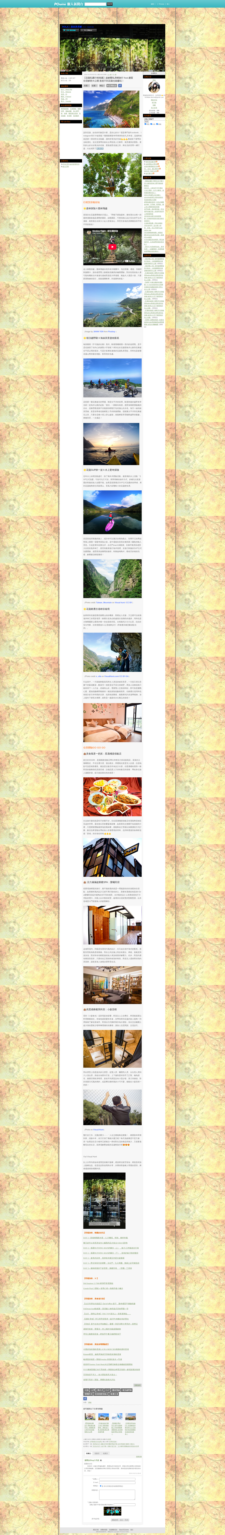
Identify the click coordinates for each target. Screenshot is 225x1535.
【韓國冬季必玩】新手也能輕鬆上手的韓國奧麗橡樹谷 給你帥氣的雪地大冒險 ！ (117, 1428)
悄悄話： (96, 1486)
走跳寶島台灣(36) (151, 164)
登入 (168, 4)
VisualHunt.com (111, 676)
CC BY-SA (124, 676)
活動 (67, 70)
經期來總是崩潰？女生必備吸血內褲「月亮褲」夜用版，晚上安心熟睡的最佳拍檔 (154, 204)
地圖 (154, 105)
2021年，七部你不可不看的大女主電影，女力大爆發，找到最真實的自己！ (154, 190)
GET (102, 1334)
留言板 (154, 102)
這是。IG (64, 94)
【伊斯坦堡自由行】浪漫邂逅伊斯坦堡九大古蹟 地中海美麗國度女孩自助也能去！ (130, 1428)
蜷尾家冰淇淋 (73, 113)
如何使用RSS (74, 164)
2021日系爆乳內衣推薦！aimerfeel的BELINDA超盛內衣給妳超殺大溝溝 (153, 197)
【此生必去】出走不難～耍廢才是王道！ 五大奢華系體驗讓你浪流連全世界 (115, 1446)
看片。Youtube (66, 101)
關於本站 (154, 100)
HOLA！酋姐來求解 (72, 26)
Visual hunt (120, 603)
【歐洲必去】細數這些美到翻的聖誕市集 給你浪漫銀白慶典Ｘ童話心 (113, 1444)
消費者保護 (103, 1529)
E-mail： (96, 1482)
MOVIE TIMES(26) (150, 171)
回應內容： (95, 1490)
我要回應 (139, 1456)
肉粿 (65, 113)
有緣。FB (64, 99)
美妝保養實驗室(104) (151, 166)
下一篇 (114, 74)
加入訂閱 (66, 166)
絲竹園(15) (149, 173)
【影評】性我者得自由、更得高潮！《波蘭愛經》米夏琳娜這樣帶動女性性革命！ (154, 249)
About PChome (124, 1529)
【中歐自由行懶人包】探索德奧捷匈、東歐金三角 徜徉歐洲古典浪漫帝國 (103, 1427)
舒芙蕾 (69, 116)
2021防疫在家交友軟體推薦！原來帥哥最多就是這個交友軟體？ (154, 218)
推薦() (97, 1453)
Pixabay (111, 332)
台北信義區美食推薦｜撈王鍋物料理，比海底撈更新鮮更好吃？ (154, 242)
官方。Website (66, 92)
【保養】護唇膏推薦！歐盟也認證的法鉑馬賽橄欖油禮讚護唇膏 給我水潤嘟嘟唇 (154, 322)
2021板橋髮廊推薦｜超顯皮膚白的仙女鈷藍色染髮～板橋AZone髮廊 (154, 235)
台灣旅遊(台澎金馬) (96, 1441)
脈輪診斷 (69, 111)
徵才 (131, 1529)
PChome (161, 4)
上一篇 (109, 74)
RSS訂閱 (66, 164)
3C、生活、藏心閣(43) (151, 169)
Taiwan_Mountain (104, 603)
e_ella (98, 676)
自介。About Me (66, 89)
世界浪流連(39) (151, 162)
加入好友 (154, 108)
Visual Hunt (98, 1130)
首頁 (62, 70)
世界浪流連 (112, 1441)
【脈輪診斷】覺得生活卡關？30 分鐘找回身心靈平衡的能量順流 (154, 183)
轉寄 (109, 1439)
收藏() (105, 1453)
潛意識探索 (65, 109)
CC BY (129, 603)
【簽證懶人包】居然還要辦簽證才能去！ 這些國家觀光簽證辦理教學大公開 (154, 261)
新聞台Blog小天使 (92, 1460)
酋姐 (89, 1402)
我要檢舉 (138, 1385)
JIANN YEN (98, 332)
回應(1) (88, 1453)
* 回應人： (95, 1479)
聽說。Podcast (66, 96)
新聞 (152, 4)
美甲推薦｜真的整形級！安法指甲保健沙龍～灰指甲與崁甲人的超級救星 (154, 211)
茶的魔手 (76, 116)
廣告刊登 (96, 1529)
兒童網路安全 (113, 1529)
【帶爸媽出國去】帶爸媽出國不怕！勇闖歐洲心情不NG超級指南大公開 (89, 1427)
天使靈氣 (73, 109)
